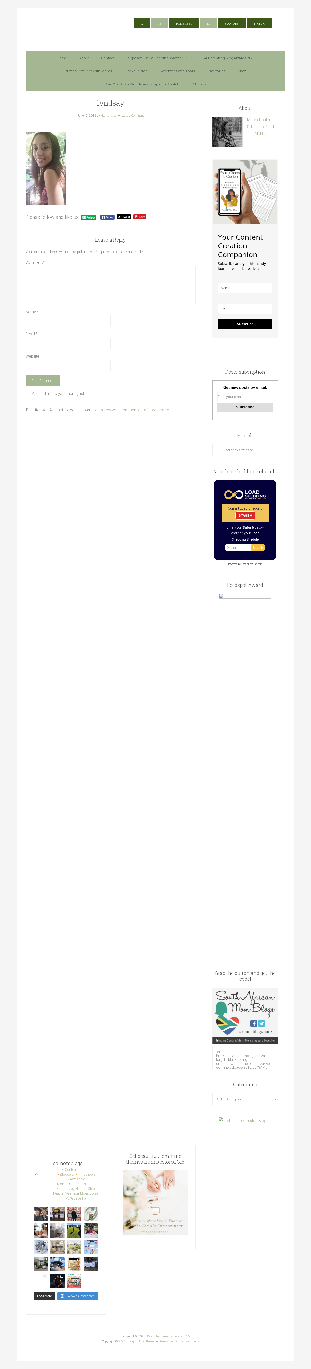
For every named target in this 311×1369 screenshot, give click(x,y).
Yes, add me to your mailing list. (58, 393)
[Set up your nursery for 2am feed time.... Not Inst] (57, 1230)
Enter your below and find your (245, 533)
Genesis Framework (171, 1341)
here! (227, 11)
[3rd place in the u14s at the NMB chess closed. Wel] (74, 1214)
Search (258, 547)
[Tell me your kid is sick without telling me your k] (57, 1214)
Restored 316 (181, 1336)
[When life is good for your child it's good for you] (74, 1230)
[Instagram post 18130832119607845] (74, 1264)
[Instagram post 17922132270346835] (41, 1281)
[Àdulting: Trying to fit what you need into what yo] (91, 1264)
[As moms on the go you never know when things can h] (41, 1247)
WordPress (192, 1341)
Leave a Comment (132, 115)
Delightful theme (157, 1336)
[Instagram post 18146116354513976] (41, 1264)
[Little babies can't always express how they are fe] (41, 1230)
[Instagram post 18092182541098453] (74, 1247)
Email (31, 334)
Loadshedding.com (251, 564)
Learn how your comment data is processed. (131, 410)
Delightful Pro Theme (141, 1341)
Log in (205, 1341)
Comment (35, 262)
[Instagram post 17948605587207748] (57, 1247)
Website (32, 356)
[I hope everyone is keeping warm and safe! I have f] (74, 1281)
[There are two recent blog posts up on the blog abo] (57, 1281)
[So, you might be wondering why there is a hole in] (91, 1230)
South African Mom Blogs (74, 27)
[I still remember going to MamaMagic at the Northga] (91, 1247)
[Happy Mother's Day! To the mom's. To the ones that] (91, 1281)
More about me (260, 120)
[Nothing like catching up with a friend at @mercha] (41, 1214)
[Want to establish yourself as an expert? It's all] (91, 1214)
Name (32, 311)
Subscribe (255, 126)
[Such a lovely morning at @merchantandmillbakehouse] (57, 1264)
